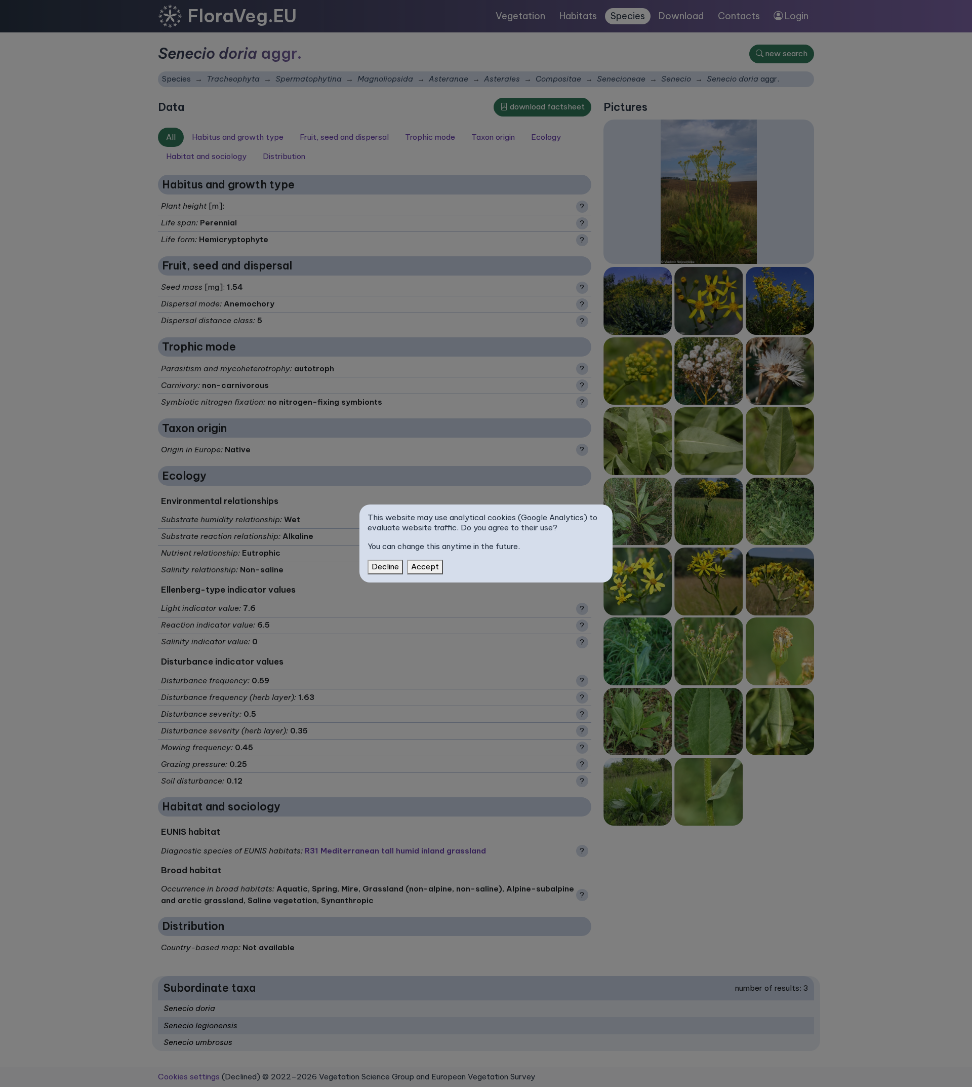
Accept (425, 566)
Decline (385, 566)
